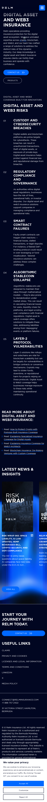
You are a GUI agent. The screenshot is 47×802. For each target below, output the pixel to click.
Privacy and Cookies (14, 656)
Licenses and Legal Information (21, 661)
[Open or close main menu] (42, 8)
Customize (23, 790)
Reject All (23, 797)
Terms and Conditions (15, 667)
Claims (6, 650)
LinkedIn (7, 672)
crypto (23, 40)
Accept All (23, 783)
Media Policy (9, 683)
